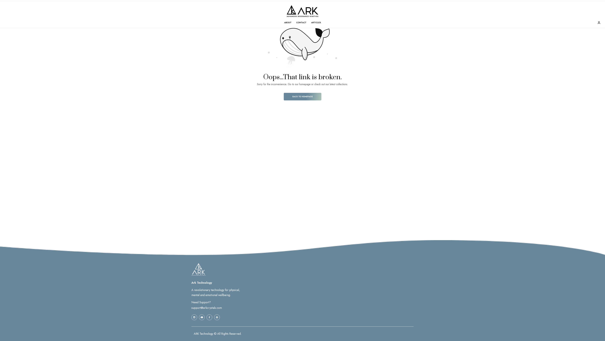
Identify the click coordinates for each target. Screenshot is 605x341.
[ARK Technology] (302, 11)
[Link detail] (194, 317)
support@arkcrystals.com (206, 308)
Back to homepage (302, 96)
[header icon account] (599, 23)
